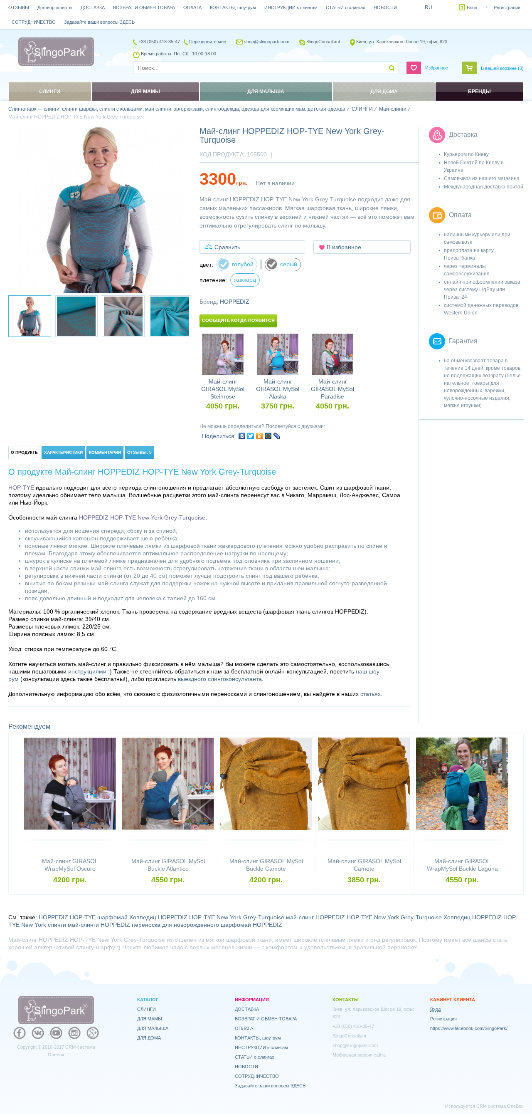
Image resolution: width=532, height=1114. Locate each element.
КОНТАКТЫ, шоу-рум (233, 7)
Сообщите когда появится (238, 320)
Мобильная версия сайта (359, 1054)
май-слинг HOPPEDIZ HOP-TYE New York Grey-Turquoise (364, 917)
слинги (57, 924)
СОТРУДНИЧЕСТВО (34, 22)
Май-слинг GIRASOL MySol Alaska (277, 389)
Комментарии (105, 452)
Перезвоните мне (207, 41)
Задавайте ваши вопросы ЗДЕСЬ (99, 22)
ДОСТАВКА (93, 7)
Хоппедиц (456, 917)
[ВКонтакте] (242, 436)
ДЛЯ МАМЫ (149, 1018)
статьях (370, 694)
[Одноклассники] (259, 436)
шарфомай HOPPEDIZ (251, 924)
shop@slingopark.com (266, 41)
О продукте (24, 452)
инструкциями (87, 671)
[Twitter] (250, 436)
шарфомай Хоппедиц (126, 917)
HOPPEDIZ (234, 301)
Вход (472, 7)
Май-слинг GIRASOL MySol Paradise (332, 389)
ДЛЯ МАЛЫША (152, 1028)
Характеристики (63, 452)
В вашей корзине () (502, 68)
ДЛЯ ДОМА (149, 1037)
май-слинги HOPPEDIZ (99, 924)
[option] (100, 210)
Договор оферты (54, 7)
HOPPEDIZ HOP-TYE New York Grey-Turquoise (221, 917)
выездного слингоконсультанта (220, 679)
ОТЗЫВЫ (18, 7)
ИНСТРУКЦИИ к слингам (291, 7)
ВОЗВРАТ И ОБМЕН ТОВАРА (144, 7)
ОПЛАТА (192, 7)
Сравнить (227, 247)
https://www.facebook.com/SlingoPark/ (468, 1028)
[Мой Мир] (268, 436)
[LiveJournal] (277, 436)
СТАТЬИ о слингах (345, 7)
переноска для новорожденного (175, 924)
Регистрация (507, 7)
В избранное (344, 247)
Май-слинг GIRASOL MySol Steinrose (222, 389)
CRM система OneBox (500, 1106)
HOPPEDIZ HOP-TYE (67, 917)
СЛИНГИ (146, 1009)
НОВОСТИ (385, 7)
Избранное (436, 67)
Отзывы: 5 (139, 452)
